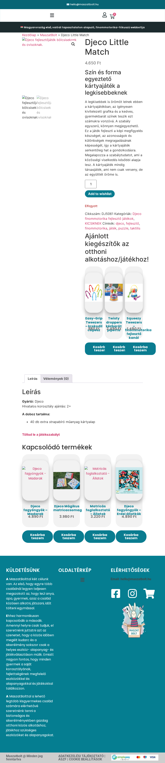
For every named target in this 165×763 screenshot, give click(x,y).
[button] (52, 15)
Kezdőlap (29, 35)
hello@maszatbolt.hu (136, 579)
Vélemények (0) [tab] (56, 379)
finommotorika (96, 228)
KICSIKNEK (93, 223)
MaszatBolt (48, 35)
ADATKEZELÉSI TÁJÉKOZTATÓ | (81, 756)
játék (113, 228)
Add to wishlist (99, 194)
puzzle (123, 228)
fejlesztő (132, 223)
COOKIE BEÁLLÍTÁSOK (85, 759)
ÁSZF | (63, 759)
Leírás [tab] (32, 379)
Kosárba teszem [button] (100, 349)
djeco (120, 223)
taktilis (135, 228)
